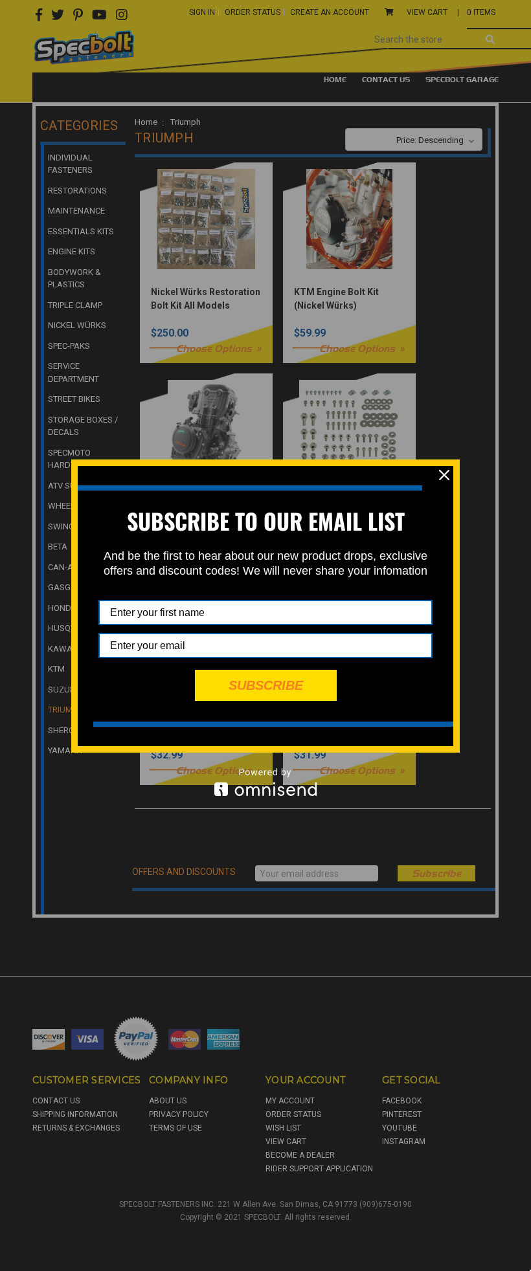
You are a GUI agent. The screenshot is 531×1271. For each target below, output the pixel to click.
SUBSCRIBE (266, 685)
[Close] (444, 475)
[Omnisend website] (265, 782)
